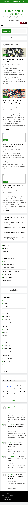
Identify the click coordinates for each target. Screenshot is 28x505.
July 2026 (5, 300)
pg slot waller (12, 407)
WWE (4, 284)
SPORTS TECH (7, 274)
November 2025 (7, 323)
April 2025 (5, 335)
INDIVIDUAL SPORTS (8, 268)
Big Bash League (7, 248)
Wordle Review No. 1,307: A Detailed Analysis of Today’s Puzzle (11, 103)
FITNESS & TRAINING (8, 258)
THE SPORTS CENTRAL (14, 12)
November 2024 (7, 352)
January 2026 (6, 319)
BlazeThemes (7, 499)
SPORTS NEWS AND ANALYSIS (11, 271)
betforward (11, 424)
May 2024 (5, 371)
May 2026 (5, 307)
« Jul (13, 400)
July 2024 (5, 364)
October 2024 (6, 355)
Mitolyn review (12, 456)
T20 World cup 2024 (8, 277)
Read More (5, 86)
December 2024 (7, 348)
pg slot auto (11, 442)
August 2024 (6, 361)
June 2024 (5, 368)
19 (14, 391)
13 (17, 388)
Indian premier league (8, 264)
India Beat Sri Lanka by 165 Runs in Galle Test (12, 1)
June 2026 (5, 303)
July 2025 (5, 326)
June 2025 (5, 329)
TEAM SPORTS (7, 281)
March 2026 (6, 313)
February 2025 (6, 342)
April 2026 (5, 310)
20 (17, 391)
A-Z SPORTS (6, 245)
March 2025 (6, 339)
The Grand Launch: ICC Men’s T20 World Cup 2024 (17, 458)
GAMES (5, 55)
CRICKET (5, 252)
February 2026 (6, 316)
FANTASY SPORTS (8, 255)
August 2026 (6, 297)
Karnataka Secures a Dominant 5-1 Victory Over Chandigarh (16, 444)
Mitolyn (10, 474)
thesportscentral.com (9, 64)
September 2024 (7, 358)
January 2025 (6, 345)
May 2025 (5, 332)
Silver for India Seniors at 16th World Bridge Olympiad (16, 409)
